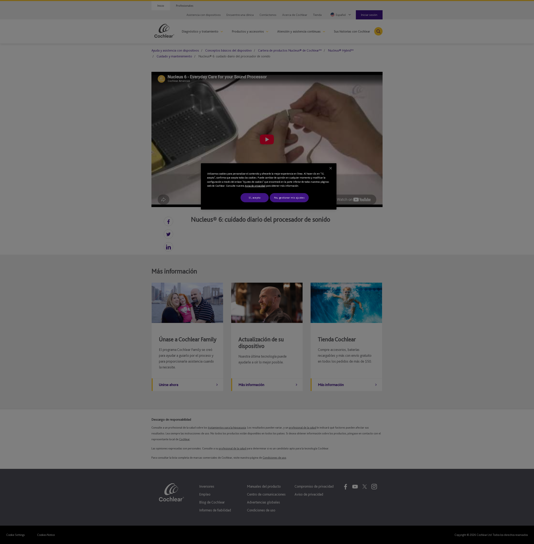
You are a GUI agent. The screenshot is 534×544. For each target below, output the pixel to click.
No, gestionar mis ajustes (289, 197)
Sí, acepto (255, 197)
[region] (268, 186)
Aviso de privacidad (255, 185)
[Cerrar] (330, 168)
